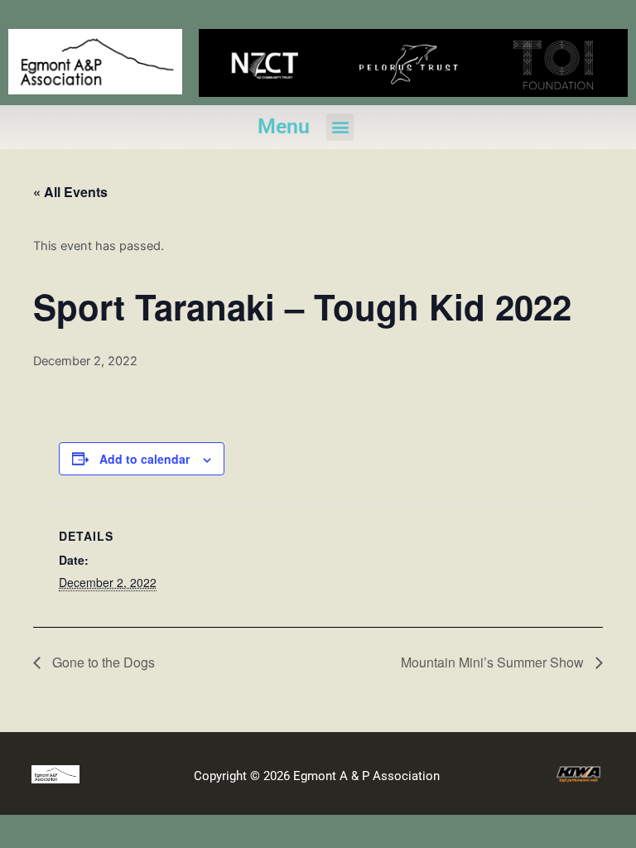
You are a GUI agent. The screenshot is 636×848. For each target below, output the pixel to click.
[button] (340, 127)
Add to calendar (144, 458)
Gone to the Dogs (102, 662)
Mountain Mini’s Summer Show (494, 662)
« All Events (70, 191)
